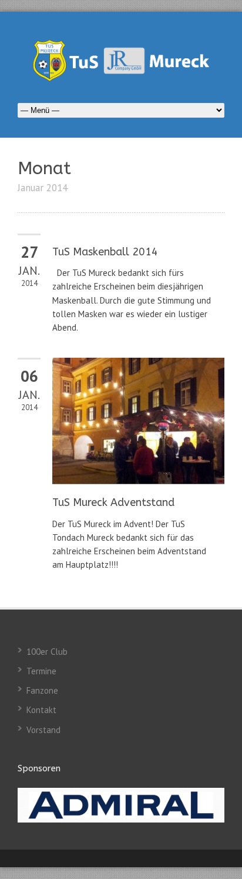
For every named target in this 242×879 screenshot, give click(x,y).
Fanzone (42, 690)
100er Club (47, 651)
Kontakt (41, 709)
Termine (41, 671)
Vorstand (43, 729)
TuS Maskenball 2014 (105, 251)
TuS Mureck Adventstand (113, 502)
